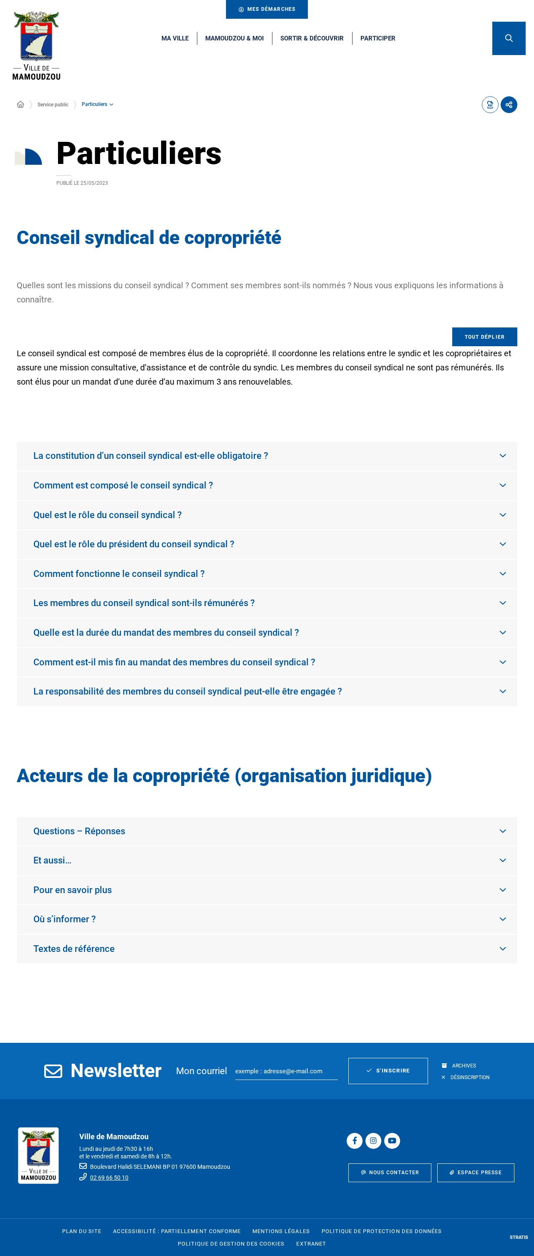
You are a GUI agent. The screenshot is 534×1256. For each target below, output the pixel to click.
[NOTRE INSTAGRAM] (373, 1141)
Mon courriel (201, 1071)
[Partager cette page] (509, 104)
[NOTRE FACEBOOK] (354, 1141)
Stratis (519, 1237)
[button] (509, 38)
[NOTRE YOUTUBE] (392, 1141)
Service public (53, 105)
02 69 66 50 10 (109, 1177)
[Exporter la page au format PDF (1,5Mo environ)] (490, 104)
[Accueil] (20, 105)
